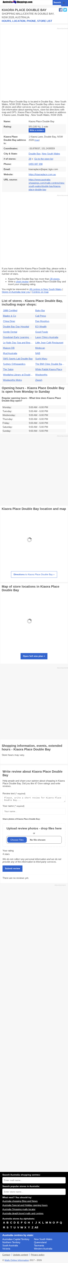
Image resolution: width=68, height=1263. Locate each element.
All (36, 1227)
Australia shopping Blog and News (20, 1201)
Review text (14, 793)
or (34, 830)
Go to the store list (43, 158)
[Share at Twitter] (65, 10)
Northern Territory (11, 1242)
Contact (6, 1255)
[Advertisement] (34, 63)
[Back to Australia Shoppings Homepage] (17, 2)
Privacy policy (37, 1255)
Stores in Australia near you (16, 292)
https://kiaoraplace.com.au (42, 174)
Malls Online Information (17, 1260)
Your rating (8, 850)
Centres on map (40, 292)
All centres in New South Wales (45, 289)
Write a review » (37, 130)
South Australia (10, 1245)
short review (22, 281)
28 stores (55, 279)
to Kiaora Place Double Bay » (34, 574)
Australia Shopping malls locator (18, 1209)
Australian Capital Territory (15, 1239)
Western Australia (43, 1248)
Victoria (6, 1248)
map (37, 140)
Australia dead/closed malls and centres (22, 1213)
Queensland (40, 1242)
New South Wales (43, 1239)
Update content (20, 1255)
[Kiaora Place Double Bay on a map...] (29, 566)
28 (30, 158)
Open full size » (34, 656)
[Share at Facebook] (60, 10)
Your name (13, 806)
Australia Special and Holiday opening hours (25, 1205)
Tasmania (39, 1245)
